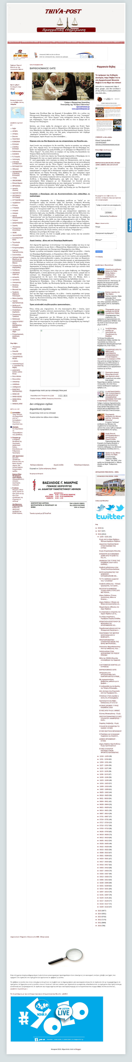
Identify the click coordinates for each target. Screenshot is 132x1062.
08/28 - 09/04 (104, 804)
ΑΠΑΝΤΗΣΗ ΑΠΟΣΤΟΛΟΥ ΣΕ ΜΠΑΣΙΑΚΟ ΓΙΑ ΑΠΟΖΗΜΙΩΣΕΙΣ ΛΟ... (109, 623)
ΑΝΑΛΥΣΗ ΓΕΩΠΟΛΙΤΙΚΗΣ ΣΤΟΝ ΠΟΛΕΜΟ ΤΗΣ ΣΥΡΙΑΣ (109, 546)
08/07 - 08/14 (104, 813)
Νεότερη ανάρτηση (36, 465)
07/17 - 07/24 (104, 822)
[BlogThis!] (61, 396)
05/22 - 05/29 (104, 846)
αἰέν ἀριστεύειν (17, 456)
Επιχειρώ (15, 245)
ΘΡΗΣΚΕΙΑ (16, 186)
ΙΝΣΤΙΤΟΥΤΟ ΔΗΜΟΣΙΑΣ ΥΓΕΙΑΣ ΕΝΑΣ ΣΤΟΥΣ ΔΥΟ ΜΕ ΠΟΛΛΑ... (109, 590)
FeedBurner (113, 216)
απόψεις (38, 398)
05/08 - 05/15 (104, 852)
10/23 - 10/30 (104, 780)
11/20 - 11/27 (104, 768)
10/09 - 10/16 (104, 786)
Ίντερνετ (15, 220)
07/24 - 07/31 (104, 819)
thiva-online (16, 379)
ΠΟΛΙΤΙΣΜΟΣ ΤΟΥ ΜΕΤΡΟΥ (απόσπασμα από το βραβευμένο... (109, 635)
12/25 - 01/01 (104, 537)
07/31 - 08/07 (104, 816)
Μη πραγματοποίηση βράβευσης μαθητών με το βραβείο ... (109, 681)
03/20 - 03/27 (104, 874)
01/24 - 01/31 (104, 898)
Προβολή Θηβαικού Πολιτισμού (16, 294)
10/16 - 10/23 (104, 783)
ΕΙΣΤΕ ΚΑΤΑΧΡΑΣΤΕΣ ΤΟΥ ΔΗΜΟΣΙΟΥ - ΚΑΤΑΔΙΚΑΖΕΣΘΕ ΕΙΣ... (109, 574)
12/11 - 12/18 (104, 759)
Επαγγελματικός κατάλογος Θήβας (17, 336)
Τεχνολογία (16, 242)
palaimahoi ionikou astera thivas (17, 372)
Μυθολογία (16, 319)
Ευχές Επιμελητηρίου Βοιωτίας (110, 551)
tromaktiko (16, 412)
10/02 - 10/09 (104, 789)
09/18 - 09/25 (104, 795)
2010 (100, 925)
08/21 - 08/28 (104, 807)
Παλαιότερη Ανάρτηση (81, 465)
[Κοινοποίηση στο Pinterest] (66, 396)
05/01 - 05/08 (104, 855)
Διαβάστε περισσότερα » (19, 989)
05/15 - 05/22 (104, 849)
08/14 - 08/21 (104, 810)
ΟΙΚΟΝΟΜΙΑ (16, 180)
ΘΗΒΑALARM (17, 404)
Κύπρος (15, 205)
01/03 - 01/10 (104, 907)
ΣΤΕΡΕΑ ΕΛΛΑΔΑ (72, 42)
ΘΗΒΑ (53, 42)
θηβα (14, 128)
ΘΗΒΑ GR (15, 394)
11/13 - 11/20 (104, 771)
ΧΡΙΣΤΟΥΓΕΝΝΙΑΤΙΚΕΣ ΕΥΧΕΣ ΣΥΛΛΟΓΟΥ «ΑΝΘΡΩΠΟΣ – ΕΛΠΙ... (110, 718)
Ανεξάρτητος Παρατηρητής (17, 505)
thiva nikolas (16, 376)
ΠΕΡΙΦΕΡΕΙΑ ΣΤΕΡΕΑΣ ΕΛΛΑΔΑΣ (17, 173)
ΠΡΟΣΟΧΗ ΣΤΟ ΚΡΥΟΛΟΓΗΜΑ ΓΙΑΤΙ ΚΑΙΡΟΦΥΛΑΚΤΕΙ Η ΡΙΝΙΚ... (109, 674)
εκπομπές (15, 277)
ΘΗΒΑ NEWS (17, 396)
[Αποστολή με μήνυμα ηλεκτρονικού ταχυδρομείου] (59, 396)
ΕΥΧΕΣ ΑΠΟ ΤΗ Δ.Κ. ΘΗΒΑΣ (109, 710)
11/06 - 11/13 (104, 774)
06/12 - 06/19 (104, 837)
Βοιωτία (61, 42)
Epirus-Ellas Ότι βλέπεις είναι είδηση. (17, 475)
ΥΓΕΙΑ (14, 178)
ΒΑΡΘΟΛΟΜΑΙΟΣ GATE (107, 670)
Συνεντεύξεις (16, 255)
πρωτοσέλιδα (17, 235)
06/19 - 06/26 (104, 834)
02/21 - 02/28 (104, 886)
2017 (100, 531)
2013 (100, 917)
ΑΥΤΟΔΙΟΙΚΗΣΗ (18, 200)
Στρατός (15, 225)
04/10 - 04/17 (104, 865)
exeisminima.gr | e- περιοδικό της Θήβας (18, 365)
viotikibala (15, 384)
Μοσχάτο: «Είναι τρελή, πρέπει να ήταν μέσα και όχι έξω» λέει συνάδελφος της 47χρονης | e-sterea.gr (18, 495)
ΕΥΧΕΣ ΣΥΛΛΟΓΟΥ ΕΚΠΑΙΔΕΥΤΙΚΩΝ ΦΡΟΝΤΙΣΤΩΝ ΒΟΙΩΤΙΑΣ (109, 750)
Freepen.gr (16, 437)
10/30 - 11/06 (104, 777)
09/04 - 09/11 (104, 801)
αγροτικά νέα (16, 193)
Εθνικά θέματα (17, 183)
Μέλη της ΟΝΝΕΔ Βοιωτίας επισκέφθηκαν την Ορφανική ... (109, 660)
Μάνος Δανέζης (17, 298)
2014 (100, 914)
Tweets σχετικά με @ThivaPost (40, 513)
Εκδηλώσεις (16, 151)
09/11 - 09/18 (104, 798)
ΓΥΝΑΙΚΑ (15, 208)
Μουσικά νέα (16, 289)
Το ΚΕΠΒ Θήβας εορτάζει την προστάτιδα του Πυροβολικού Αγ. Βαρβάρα (111, 332)
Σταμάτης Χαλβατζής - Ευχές (109, 723)
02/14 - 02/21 (104, 889)
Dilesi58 (15, 351)
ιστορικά (15, 210)
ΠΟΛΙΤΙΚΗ (16, 139)
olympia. (15, 427)
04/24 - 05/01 (104, 858)
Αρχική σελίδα (14, 42)
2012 (100, 920)
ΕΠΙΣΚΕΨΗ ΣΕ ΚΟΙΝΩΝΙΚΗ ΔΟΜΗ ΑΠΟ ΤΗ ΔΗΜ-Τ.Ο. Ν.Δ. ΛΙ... (109, 555)
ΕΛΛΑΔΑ (15, 144)
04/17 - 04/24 (104, 862)
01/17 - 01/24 (104, 901)
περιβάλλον (16, 202)
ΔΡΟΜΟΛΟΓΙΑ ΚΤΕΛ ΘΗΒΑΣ (30, 42)
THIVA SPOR (17, 354)
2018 (100, 528)
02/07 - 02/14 (104, 892)
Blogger (78, 1049)
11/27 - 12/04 (104, 765)
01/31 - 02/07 (104, 895)
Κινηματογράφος (18, 247)
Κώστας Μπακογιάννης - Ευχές (110, 713)
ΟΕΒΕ (14, 232)
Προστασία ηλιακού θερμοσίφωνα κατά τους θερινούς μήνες (112, 374)
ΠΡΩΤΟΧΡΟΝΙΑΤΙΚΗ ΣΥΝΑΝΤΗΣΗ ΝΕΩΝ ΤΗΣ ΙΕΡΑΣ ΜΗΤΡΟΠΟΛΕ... (109, 641)
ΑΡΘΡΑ (43, 398)
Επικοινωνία (45, 42)
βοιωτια (15, 136)
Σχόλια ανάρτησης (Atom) (47, 468)
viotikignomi (16, 387)
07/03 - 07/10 (104, 828)
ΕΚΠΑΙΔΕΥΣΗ (17, 166)
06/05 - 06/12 (104, 840)
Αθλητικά (15, 169)
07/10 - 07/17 (104, 825)
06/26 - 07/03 (104, 831)
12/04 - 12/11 (104, 762)
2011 (99, 923)
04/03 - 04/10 (104, 868)
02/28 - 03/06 (104, 883)
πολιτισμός (16, 159)
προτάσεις (15, 280)
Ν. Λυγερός (16, 156)
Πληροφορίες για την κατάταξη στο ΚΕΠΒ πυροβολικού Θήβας (112, 311)
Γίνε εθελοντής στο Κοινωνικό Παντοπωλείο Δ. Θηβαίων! (100, 42)
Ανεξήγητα (16, 270)
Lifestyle (15, 213)
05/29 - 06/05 (104, 843)
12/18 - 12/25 (104, 756)
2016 (100, 534)
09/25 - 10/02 (104, 792)
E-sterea (15, 488)
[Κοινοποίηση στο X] (63, 396)
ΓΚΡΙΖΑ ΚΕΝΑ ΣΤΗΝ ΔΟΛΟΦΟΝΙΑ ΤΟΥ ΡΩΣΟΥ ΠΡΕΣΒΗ (109, 653)
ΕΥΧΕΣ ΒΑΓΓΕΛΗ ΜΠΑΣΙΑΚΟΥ (110, 731)
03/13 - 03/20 (104, 877)
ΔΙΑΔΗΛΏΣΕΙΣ (17, 223)
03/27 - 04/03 (104, 871)
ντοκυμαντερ (16, 282)
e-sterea (15, 361)
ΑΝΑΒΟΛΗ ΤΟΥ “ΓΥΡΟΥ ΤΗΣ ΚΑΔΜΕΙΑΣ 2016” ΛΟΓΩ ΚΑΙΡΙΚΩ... (109, 562)
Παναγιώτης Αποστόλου (54, 398)
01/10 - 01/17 (104, 904)
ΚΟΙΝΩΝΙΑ (16, 141)
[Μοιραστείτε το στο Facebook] (65, 396)
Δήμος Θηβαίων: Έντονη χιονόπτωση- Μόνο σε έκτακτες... (107, 597)
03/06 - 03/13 (104, 880)
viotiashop (15, 381)
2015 (100, 911)
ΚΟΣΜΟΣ (15, 154)
